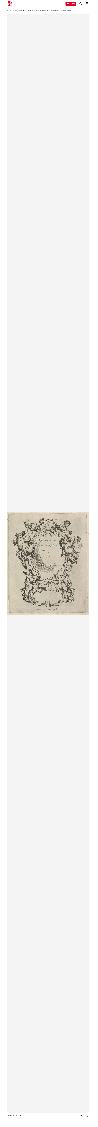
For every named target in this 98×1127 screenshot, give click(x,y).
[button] (48, 563)
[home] (8, 11)
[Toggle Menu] (87, 4)
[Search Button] (81, 4)
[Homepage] (9, 3)
